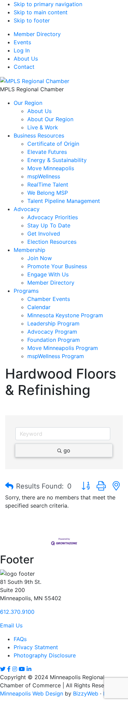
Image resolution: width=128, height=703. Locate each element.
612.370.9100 (17, 611)
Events (22, 42)
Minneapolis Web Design (31, 693)
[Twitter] (2, 669)
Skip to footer (32, 20)
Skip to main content (41, 12)
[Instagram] (14, 669)
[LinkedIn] (29, 669)
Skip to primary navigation (48, 4)
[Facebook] (9, 669)
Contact (24, 66)
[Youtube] (22, 669)
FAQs (20, 639)
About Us (26, 58)
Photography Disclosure (45, 655)
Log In (22, 50)
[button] (9, 486)
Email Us (11, 625)
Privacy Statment (36, 647)
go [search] (66, 450)
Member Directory (37, 34)
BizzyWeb (85, 693)
